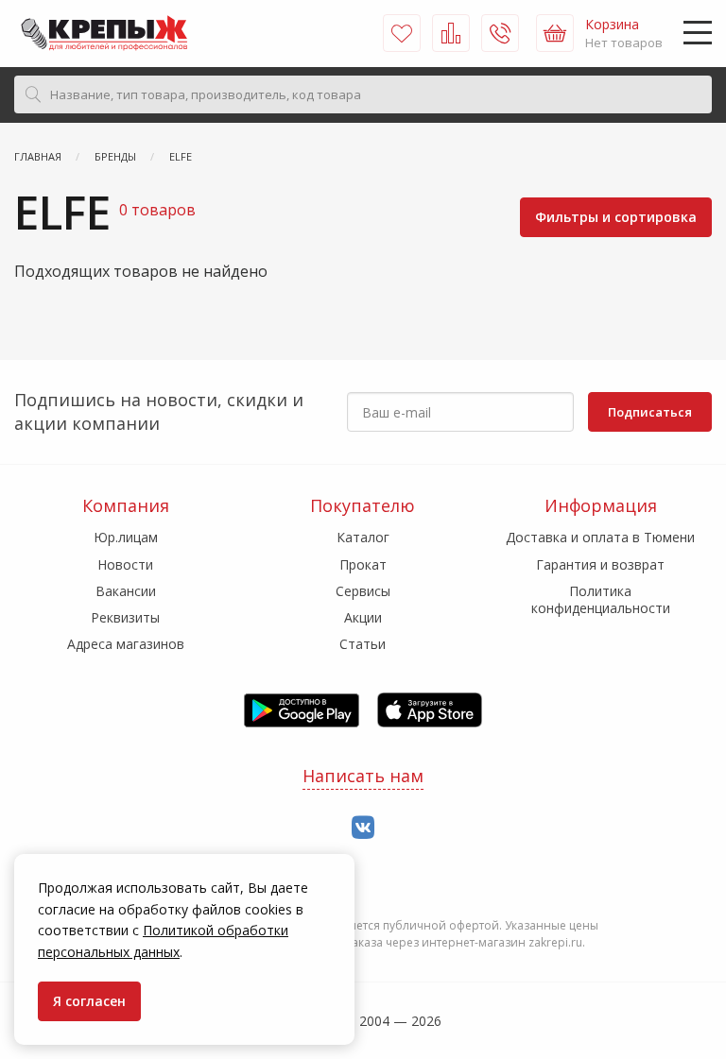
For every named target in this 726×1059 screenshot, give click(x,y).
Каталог (363, 537)
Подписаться (650, 411)
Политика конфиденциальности (600, 599)
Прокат (363, 564)
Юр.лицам (126, 537)
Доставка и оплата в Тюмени (600, 537)
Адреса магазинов (125, 644)
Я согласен (89, 1001)
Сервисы (363, 591)
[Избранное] (402, 33)
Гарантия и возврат (600, 564)
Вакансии (125, 591)
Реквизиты (125, 617)
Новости (125, 564)
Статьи (362, 644)
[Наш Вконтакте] (363, 828)
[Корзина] (555, 33)
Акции (363, 617)
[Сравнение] (451, 33)
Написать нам (363, 775)
